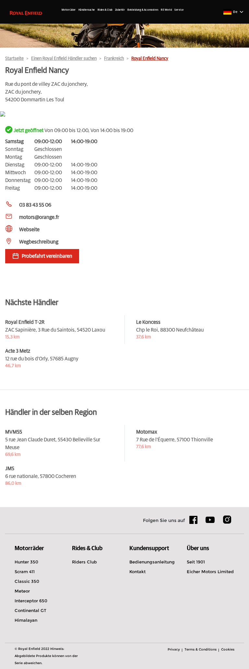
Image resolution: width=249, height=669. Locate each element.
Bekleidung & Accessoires (142, 10)
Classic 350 (27, 581)
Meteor (22, 591)
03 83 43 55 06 (35, 205)
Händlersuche (86, 10)
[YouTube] (210, 523)
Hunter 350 (26, 561)
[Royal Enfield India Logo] (26, 13)
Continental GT (30, 610)
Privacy (174, 649)
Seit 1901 (196, 561)
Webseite (29, 229)
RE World (166, 10)
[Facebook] (193, 522)
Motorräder (69, 10)
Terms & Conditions (200, 649)
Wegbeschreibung (38, 241)
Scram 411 (25, 571)
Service (179, 10)
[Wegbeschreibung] (124, 114)
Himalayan (26, 620)
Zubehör (120, 10)
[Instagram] (227, 522)
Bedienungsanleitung (152, 561)
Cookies (227, 649)
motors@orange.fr (39, 217)
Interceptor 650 (31, 600)
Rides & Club (105, 10)
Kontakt (137, 571)
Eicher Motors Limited (210, 571)
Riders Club (84, 561)
